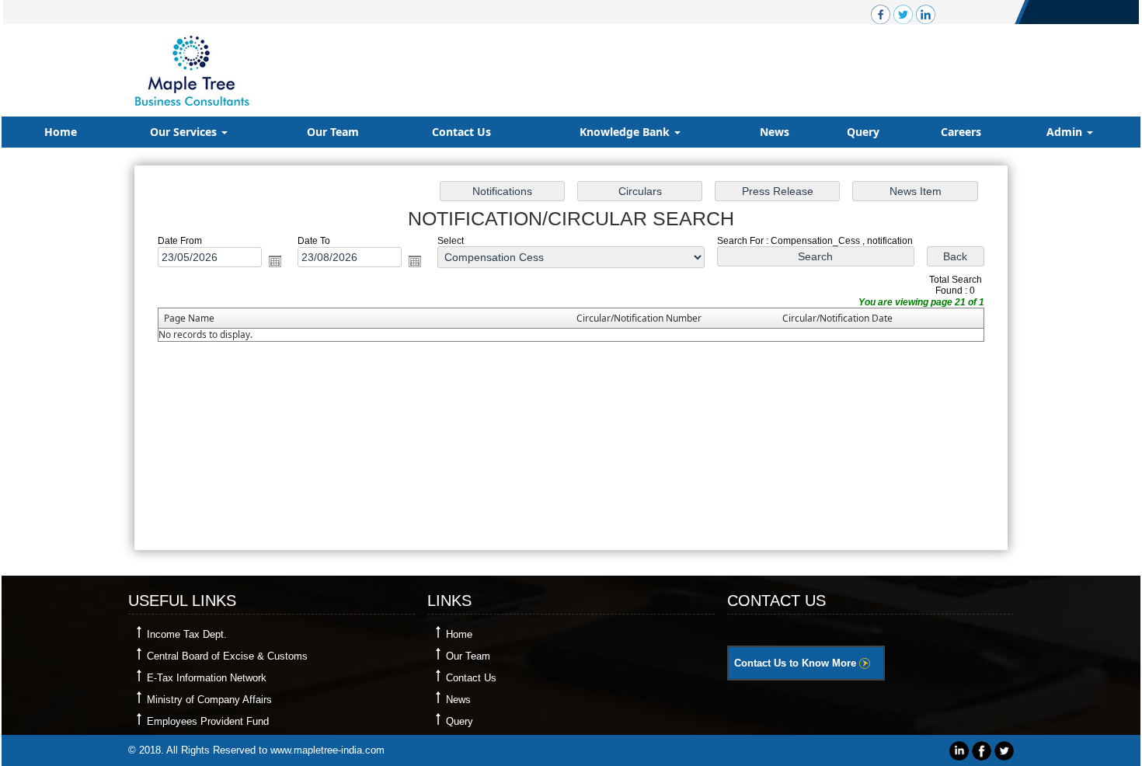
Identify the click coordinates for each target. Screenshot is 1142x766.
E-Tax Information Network (206, 678)
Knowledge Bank (626, 131)
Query (863, 131)
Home (60, 131)
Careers (961, 131)
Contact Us (461, 131)
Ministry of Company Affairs (209, 699)
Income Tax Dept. (187, 634)
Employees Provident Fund (208, 721)
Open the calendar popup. (275, 261)
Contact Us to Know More (796, 663)
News (774, 131)
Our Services (185, 131)
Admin (1065, 131)
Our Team (333, 131)
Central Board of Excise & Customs (227, 656)
